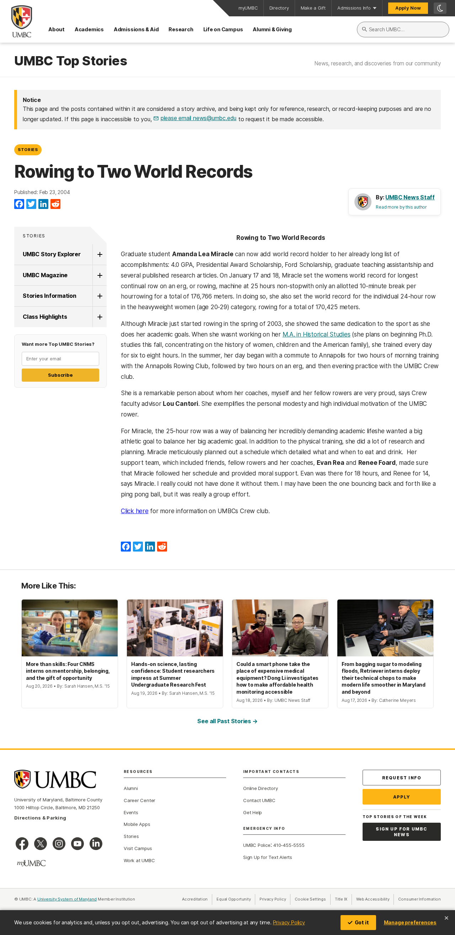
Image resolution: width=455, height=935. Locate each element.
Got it (362, 922)
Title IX (343, 899)
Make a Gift (313, 8)
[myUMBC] (31, 863)
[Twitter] (31, 204)
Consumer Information (419, 899)
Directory (279, 8)
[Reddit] (55, 204)
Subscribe (60, 375)
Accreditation (195, 899)
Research (180, 29)
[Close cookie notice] (446, 918)
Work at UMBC (139, 860)
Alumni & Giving (272, 29)
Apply (402, 797)
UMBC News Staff (410, 197)
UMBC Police (257, 845)
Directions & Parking (40, 818)
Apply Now (408, 8)
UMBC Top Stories (70, 61)
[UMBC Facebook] (22, 843)
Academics (89, 29)
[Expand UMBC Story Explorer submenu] (99, 254)
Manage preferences (410, 922)
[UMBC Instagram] (59, 843)
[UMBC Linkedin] (96, 843)
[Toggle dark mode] (440, 8)
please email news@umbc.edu (198, 118)
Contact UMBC (259, 800)
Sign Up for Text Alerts (267, 857)
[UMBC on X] (40, 843)
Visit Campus (138, 848)
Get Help (252, 812)
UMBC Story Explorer (52, 254)
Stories (28, 149)
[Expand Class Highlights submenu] (99, 317)
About (56, 29)
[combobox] (403, 29)
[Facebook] (19, 204)
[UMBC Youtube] (77, 843)
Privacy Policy (289, 922)
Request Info (401, 777)
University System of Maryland (67, 899)
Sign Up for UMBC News (401, 831)
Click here (135, 511)
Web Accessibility (375, 899)
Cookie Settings (310, 899)
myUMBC (248, 8)
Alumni (131, 788)
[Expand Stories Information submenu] (99, 296)
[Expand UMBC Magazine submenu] (99, 275)
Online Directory (260, 788)
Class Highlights (45, 316)
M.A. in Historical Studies (316, 334)
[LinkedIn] (43, 204)
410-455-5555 (288, 845)
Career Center (139, 800)
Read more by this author (401, 207)
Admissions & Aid (136, 29)
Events (131, 812)
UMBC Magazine (45, 275)
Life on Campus (223, 29)
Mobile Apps (137, 824)
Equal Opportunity (235, 899)
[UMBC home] (16, 21)
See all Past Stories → (227, 721)
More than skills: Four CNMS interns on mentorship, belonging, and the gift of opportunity (68, 671)
